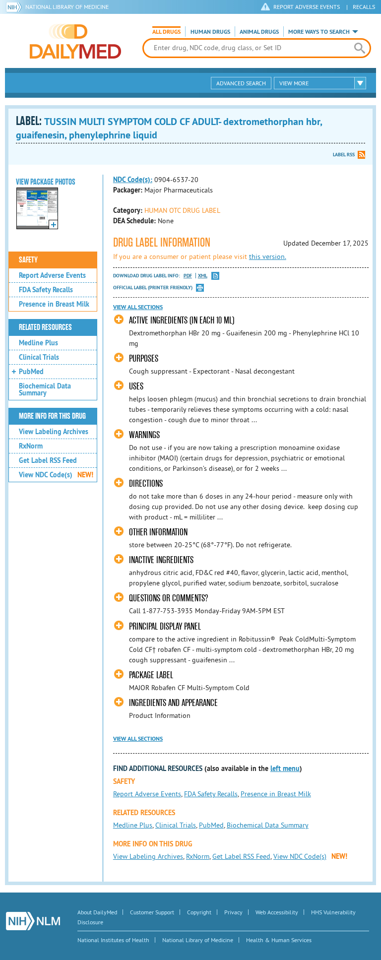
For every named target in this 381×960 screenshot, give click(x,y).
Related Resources (45, 327)
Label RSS (344, 154)
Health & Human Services (279, 940)
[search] (360, 48)
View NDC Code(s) (56, 474)
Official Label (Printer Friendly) (152, 287)
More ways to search (319, 32)
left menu (285, 768)
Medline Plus (38, 342)
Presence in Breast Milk (54, 304)
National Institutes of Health (113, 940)
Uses (136, 386)
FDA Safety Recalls (46, 289)
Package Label (151, 675)
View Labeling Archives (53, 431)
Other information (158, 532)
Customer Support (152, 912)
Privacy (233, 912)
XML (202, 275)
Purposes (143, 358)
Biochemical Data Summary (45, 389)
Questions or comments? (168, 598)
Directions (146, 483)
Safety (28, 260)
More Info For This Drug (52, 416)
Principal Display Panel (165, 626)
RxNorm (31, 446)
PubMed (31, 371)
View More (294, 83)
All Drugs (166, 32)
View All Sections (138, 307)
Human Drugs (210, 32)
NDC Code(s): (132, 179)
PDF (188, 275)
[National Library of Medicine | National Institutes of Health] (33, 921)
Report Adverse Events (52, 275)
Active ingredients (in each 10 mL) (181, 320)
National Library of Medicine (67, 6)
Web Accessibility (276, 912)
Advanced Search (241, 83)
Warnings (144, 435)
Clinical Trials (39, 357)
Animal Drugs (259, 32)
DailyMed (75, 41)
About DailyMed (97, 912)
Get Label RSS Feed (48, 460)
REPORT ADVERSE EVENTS (306, 6)
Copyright (199, 912)
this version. (267, 256)
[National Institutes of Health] (15, 6)
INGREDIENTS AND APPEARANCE (173, 702)
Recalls (364, 6)
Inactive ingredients (161, 560)
